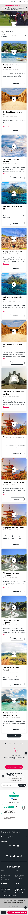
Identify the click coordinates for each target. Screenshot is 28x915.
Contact (4, 900)
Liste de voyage (7, 902)
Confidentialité (4, 904)
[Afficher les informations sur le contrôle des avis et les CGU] (22, 800)
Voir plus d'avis (14, 735)
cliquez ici (16, 9)
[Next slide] (26, 753)
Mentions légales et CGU (17, 902)
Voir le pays (16, 83)
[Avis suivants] (18, 813)
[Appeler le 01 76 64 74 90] (25, 2)
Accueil (2, 26)
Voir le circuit (16, 130)
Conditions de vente (11, 900)
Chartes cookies (12, 904)
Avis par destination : (4, 35)
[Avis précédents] (1, 813)
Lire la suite (6, 79)
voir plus (6, 813)
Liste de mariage (21, 900)
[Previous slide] (4, 753)
